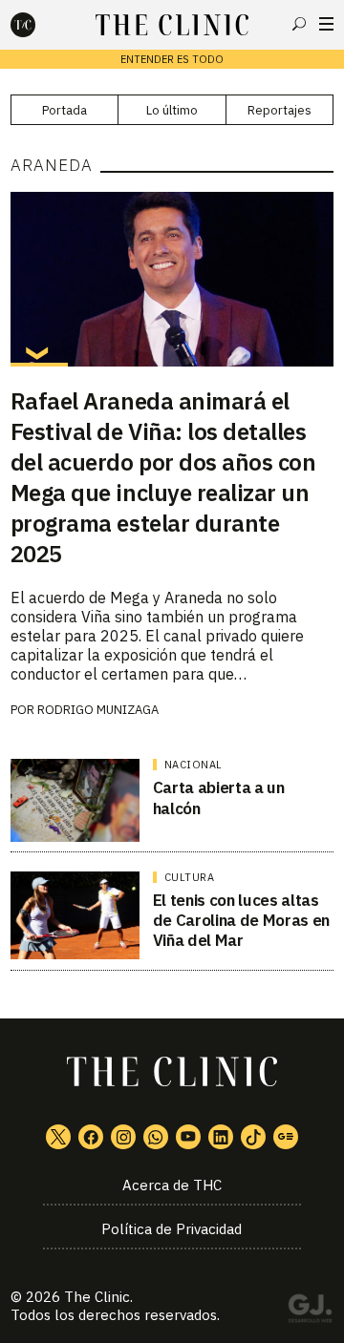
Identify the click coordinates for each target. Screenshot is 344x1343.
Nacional (193, 764)
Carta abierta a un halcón (219, 797)
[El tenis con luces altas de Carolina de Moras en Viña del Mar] (75, 915)
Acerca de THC (172, 1185)
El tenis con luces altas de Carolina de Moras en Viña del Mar (241, 921)
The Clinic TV (188, 1136)
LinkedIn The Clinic (220, 1136)
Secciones (326, 24)
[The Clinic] (39, 24)
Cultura (189, 877)
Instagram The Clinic (123, 1136)
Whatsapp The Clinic (155, 1136)
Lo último (172, 110)
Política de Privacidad (171, 1229)
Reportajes (279, 110)
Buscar (299, 24)
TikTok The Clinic (253, 1136)
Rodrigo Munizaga (98, 710)
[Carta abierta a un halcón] (75, 800)
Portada (64, 110)
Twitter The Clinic (58, 1136)
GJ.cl (309, 1311)
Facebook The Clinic (90, 1136)
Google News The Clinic (285, 1136)
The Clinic (97, 1297)
